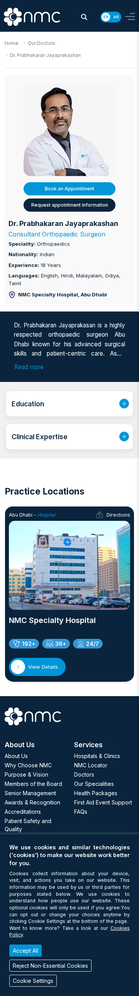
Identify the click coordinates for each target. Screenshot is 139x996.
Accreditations (23, 811)
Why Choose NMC (28, 765)
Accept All (25, 950)
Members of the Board (33, 783)
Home (12, 43)
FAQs (80, 811)
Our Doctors (41, 43)
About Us (16, 756)
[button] (84, 17)
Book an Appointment (69, 189)
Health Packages (95, 793)
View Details (43, 667)
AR (116, 17)
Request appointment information (69, 205)
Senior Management (30, 793)
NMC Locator (90, 765)
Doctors (84, 774)
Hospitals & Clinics (97, 756)
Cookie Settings (33, 980)
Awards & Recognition (32, 802)
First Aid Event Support (103, 802)
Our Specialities (94, 783)
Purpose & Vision (26, 774)
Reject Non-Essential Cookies (50, 965)
